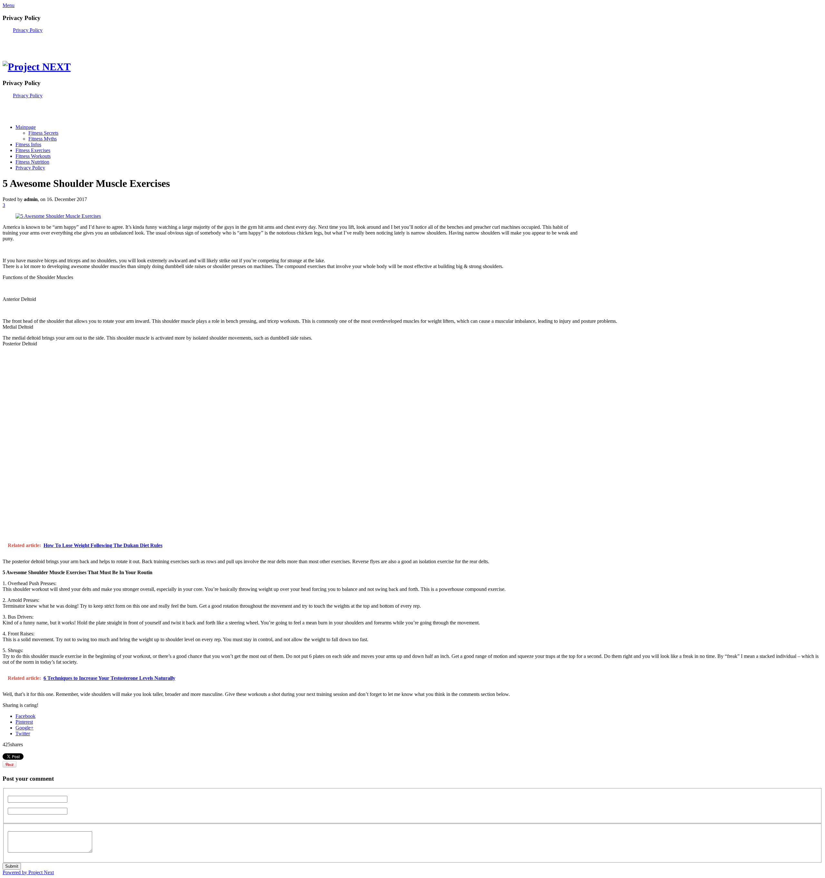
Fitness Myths (42, 138)
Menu (9, 5)
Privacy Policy (28, 30)
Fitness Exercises (32, 150)
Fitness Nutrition (32, 162)
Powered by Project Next (28, 872)
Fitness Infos (28, 144)
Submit (11, 866)
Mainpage (25, 127)
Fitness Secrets (43, 133)
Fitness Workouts (33, 156)
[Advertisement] (78, 43)
